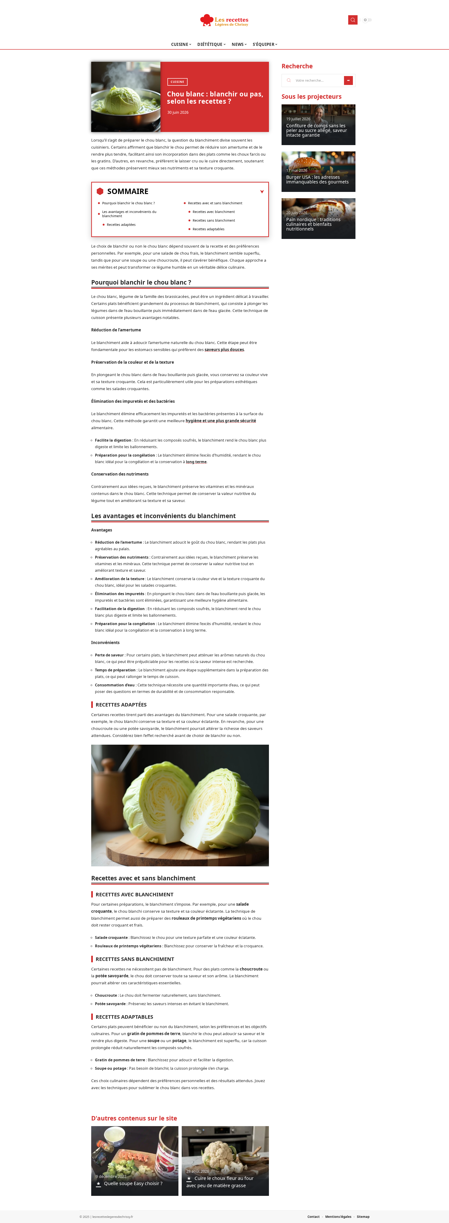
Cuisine (177, 82)
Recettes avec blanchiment (214, 211)
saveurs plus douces (224, 349)
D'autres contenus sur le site (134, 1118)
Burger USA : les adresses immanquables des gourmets (317, 179)
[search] (353, 20)
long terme (196, 461)
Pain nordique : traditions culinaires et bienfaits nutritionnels (313, 224)
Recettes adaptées (121, 224)
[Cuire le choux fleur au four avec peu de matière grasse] (225, 1161)
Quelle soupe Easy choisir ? (133, 1183)
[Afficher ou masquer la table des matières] (206, 192)
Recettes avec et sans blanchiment (215, 203)
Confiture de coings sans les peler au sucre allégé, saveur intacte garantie (316, 130)
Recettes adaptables (208, 229)
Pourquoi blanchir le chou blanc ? (128, 203)
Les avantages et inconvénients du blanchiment (129, 213)
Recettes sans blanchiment (214, 220)
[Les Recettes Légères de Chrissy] (224, 20)
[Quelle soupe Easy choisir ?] (134, 1161)
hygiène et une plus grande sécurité (221, 420)
